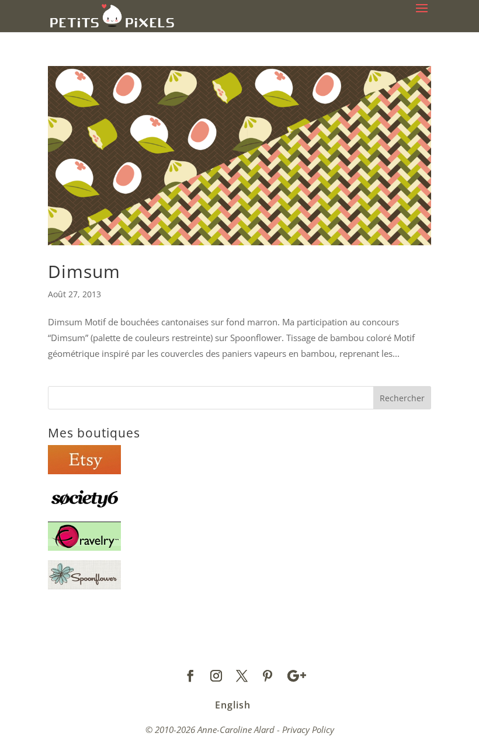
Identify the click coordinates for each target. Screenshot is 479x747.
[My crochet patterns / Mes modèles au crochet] (84, 547)
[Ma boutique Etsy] (84, 471)
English (233, 705)
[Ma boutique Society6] (84, 509)
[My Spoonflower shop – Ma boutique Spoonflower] (84, 586)
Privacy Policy (308, 729)
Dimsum (84, 271)
